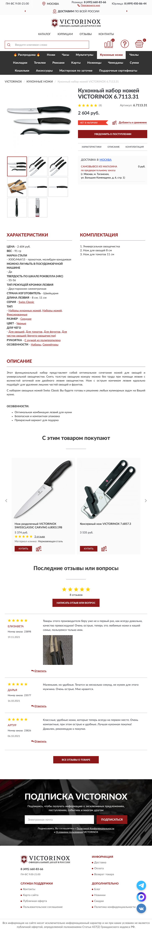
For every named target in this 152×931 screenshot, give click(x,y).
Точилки (40, 62)
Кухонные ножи (111, 54)
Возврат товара (104, 874)
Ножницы (94, 62)
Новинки (99, 895)
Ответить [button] (40, 671)
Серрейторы (50, 344)
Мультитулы (84, 54)
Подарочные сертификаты (118, 70)
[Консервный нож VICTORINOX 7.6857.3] (108, 489)
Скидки (99, 901)
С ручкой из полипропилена (43, 340)
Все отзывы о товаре (76, 760)
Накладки (20, 62)
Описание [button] (113, 147)
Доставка (100, 862)
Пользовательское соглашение (43, 907)
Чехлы (134, 54)
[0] (139, 44)
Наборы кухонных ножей (25, 310)
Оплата (99, 868)
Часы (65, 54)
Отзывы (86, 34)
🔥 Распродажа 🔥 (26, 54)
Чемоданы (115, 62)
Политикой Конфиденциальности (95, 828)
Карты (76, 62)
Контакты (106, 34)
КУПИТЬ (23, 549)
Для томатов (34, 331)
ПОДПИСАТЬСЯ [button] (112, 819)
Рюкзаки (58, 62)
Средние (25, 319)
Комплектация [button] (134, 147)
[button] (89, 5)
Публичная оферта (35, 901)
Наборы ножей (52, 310)
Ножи (51, 54)
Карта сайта (30, 895)
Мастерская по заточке (75, 70)
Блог (97, 889)
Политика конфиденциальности (115, 907)
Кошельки (22, 70)
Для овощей (16, 331)
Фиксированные (17, 314)
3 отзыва (39, 536)
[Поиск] (9, 45)
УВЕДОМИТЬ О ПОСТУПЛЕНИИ (112, 134)
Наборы (36, 344)
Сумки (134, 62)
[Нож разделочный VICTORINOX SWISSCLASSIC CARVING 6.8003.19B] (43, 489)
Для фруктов (52, 331)
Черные (21, 323)
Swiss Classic (26, 302)
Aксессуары (44, 70)
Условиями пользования (69, 832)
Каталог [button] (44, 34)
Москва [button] (106, 159)
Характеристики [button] (91, 147)
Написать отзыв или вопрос (76, 603)
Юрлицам (65, 34)
